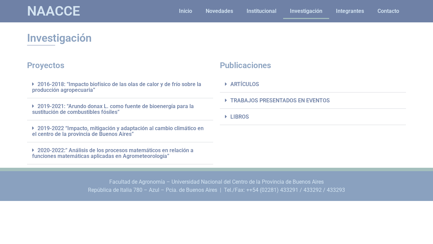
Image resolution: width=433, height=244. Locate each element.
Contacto (388, 11)
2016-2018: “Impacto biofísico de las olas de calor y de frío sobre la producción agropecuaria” (116, 87)
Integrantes (350, 11)
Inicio (185, 11)
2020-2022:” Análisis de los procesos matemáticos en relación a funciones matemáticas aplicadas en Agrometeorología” (112, 153)
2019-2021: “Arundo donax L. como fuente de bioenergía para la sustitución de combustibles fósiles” (113, 109)
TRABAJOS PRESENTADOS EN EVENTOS (280, 100)
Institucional (261, 11)
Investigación (306, 11)
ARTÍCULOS (244, 84)
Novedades (219, 11)
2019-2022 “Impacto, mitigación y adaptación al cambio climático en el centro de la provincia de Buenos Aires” (118, 131)
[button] (120, 87)
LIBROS (239, 117)
